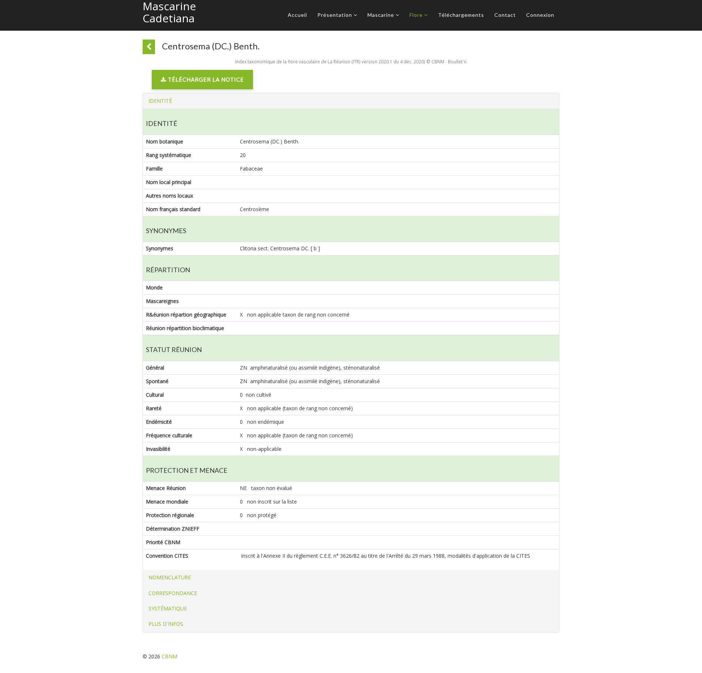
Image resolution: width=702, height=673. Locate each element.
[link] (202, 81)
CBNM (169, 656)
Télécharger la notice (205, 79)
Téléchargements (461, 15)
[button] (160, 100)
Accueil (297, 15)
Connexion (540, 15)
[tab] (351, 101)
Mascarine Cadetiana (169, 12)
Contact (505, 15)
